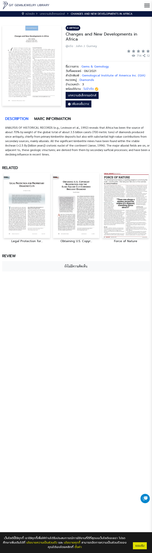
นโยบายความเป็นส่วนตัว (41, 542)
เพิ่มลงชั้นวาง (80, 104)
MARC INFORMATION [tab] (52, 118)
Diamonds (87, 80)
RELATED (10, 167)
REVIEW (9, 256)
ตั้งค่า (78, 547)
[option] (27, 208)
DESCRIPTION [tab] (16, 118)
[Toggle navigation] (147, 5)
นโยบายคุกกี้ (72, 542)
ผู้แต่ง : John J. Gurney (81, 46)
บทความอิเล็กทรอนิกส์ (82, 95)
